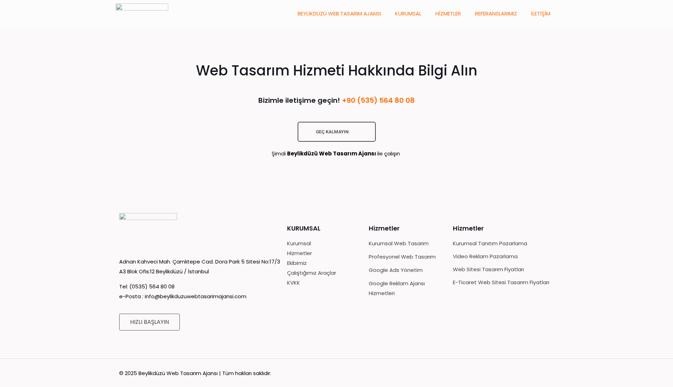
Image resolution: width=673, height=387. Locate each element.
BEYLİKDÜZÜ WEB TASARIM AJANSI (339, 13)
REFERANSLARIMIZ (496, 13)
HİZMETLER (448, 13)
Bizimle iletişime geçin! (336, 100)
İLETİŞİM (540, 13)
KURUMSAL (408, 13)
